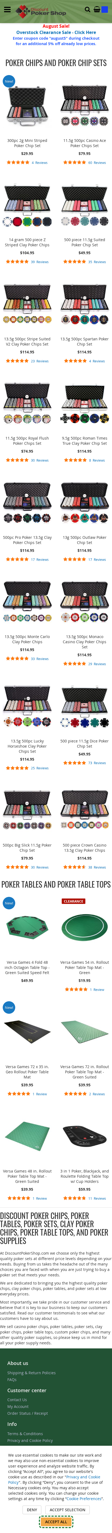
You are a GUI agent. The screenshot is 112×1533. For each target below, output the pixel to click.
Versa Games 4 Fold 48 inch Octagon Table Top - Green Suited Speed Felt (27, 967)
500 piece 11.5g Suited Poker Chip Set (84, 242)
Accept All (56, 1521)
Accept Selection (67, 1509)
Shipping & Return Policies (31, 1372)
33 (40, 659)
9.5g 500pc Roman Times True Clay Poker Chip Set (84, 441)
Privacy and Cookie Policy (30, 1440)
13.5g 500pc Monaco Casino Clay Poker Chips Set (84, 641)
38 (97, 867)
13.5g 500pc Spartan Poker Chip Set (84, 341)
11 (97, 1198)
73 (97, 763)
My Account (18, 1406)
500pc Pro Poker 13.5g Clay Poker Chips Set (27, 540)
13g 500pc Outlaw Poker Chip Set (85, 540)
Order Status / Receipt (27, 1413)
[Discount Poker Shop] (41, 12)
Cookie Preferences (84, 1498)
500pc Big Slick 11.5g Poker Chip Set (27, 847)
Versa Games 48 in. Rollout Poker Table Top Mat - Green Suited (27, 1176)
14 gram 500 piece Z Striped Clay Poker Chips (27, 242)
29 (97, 664)
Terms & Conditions (25, 1433)
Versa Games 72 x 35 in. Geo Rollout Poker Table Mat (27, 1072)
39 (40, 262)
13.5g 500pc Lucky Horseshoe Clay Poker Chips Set (27, 746)
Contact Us (17, 1399)
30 (40, 460)
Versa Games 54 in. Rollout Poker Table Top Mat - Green (84, 967)
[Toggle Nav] (7, 9)
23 (40, 361)
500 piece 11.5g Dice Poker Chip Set (84, 743)
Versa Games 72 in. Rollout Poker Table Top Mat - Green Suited (84, 1072)
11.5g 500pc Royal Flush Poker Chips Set (27, 441)
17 (40, 559)
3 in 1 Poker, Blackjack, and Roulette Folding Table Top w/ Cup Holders (84, 1176)
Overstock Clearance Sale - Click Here (56, 32)
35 (97, 262)
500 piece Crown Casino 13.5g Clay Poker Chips (84, 847)
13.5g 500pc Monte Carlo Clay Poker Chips (27, 639)
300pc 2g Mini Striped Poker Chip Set (27, 143)
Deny (32, 1509)
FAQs (12, 1379)
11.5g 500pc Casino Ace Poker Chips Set (84, 143)
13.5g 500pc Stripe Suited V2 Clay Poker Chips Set (27, 341)
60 (97, 162)
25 (40, 768)
